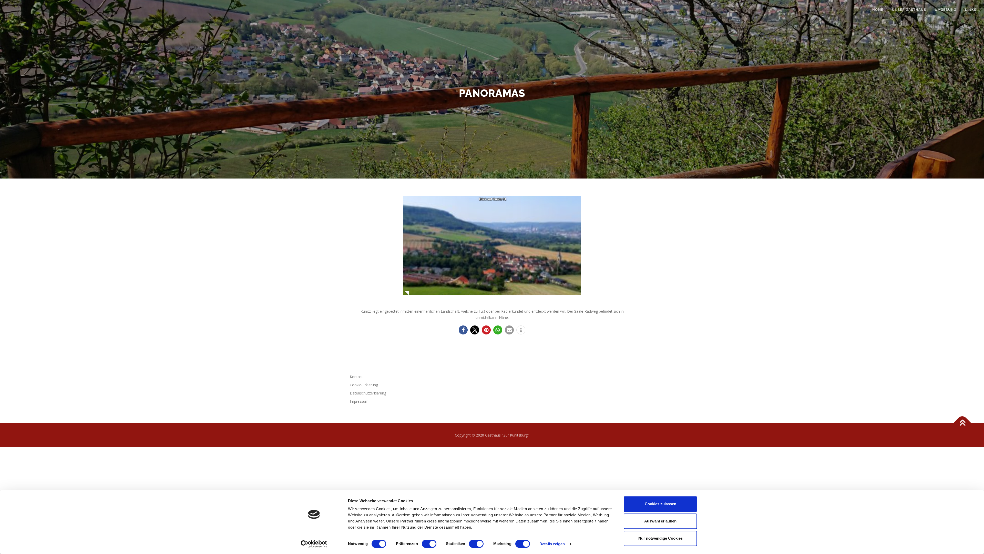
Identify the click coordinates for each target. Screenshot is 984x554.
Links (970, 10)
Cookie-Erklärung (364, 384)
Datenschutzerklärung (368, 393)
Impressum (359, 401)
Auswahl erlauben (660, 521)
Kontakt (356, 376)
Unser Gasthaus (909, 10)
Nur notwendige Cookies (660, 538)
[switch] (429, 544)
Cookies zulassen (660, 504)
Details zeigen (552, 544)
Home (877, 10)
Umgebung (945, 10)
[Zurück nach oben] (962, 423)
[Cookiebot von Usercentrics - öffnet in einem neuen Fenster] (314, 544)
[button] (463, 329)
